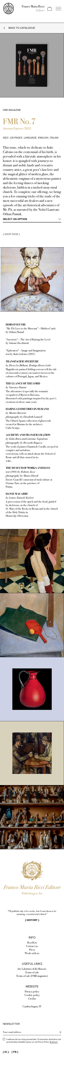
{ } (32, 920)
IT (40, 1006)
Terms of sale (32, 972)
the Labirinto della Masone (32, 968)
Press (32, 949)
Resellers (32, 942)
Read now (54, 1042)
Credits (32, 998)
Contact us (32, 946)
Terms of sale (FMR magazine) (32, 976)
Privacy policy (32, 991)
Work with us (32, 953)
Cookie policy (32, 995)
